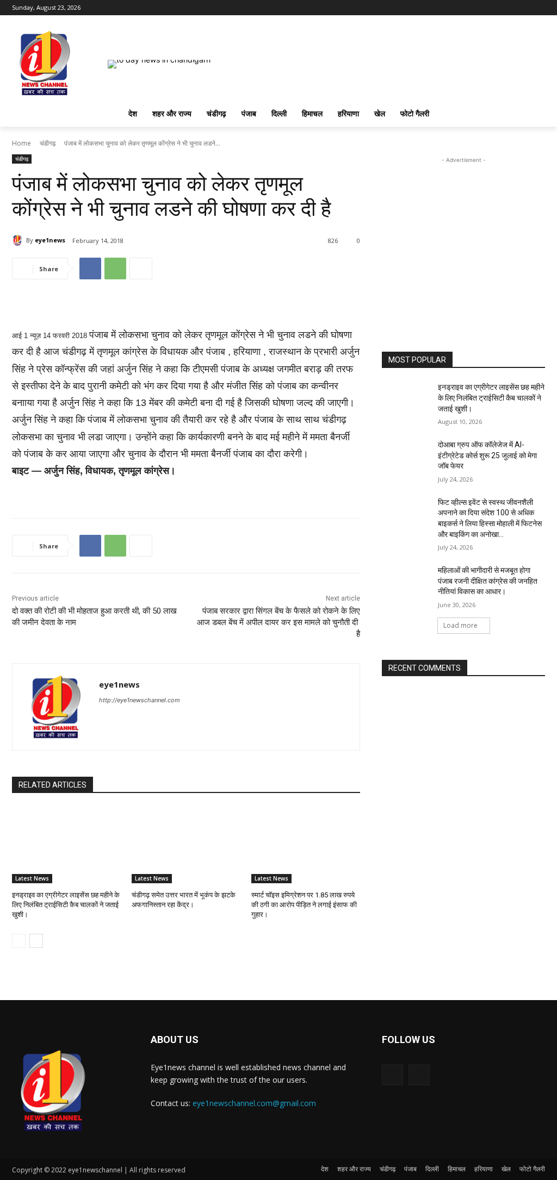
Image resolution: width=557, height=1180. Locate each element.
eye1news (50, 240)
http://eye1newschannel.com (139, 700)
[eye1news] (19, 240)
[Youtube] (539, 8)
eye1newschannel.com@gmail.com (254, 1103)
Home (21, 143)
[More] (140, 268)
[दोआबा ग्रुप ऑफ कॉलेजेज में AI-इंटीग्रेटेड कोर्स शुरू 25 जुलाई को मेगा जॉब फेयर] (406, 457)
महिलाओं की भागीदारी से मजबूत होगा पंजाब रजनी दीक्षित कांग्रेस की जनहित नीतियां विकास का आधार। (487, 581)
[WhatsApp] (115, 268)
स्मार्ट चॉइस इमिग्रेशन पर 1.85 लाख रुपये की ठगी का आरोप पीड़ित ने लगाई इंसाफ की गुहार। (304, 905)
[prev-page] (19, 941)
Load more (460, 625)
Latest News (32, 878)
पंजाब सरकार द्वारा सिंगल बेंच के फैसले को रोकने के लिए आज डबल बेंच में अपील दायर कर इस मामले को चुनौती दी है (278, 622)
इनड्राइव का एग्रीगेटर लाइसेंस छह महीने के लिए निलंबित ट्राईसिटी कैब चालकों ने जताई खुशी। (66, 905)
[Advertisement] (463, 234)
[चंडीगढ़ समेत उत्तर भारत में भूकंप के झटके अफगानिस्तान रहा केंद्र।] (186, 845)
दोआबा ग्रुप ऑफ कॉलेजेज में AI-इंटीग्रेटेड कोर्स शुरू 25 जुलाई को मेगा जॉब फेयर (487, 455)
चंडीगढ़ (47, 143)
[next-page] (36, 941)
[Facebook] (523, 8)
